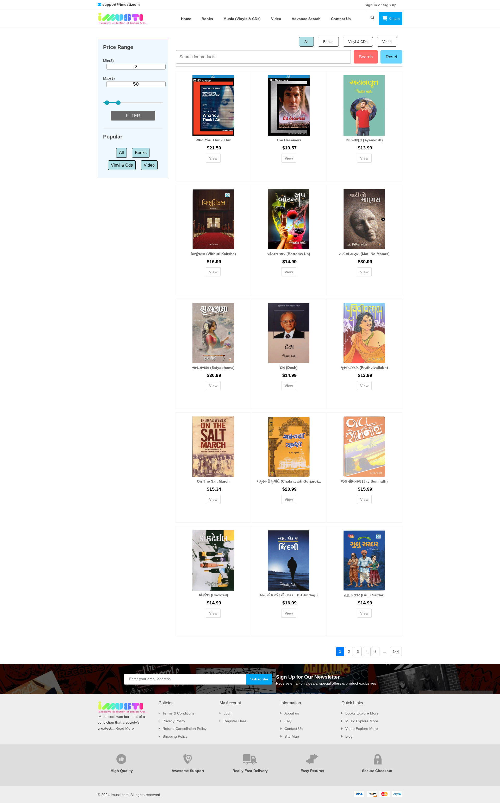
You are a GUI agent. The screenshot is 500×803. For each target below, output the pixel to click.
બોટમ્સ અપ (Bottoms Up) (288, 254)
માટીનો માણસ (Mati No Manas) (364, 254)
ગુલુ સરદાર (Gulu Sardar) (364, 595)
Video (149, 165)
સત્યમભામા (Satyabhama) (213, 367)
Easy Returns (312, 771)
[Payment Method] (359, 794)
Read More (124, 728)
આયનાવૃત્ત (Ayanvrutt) (364, 140)
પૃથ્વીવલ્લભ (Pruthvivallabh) (364, 367)
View (213, 158)
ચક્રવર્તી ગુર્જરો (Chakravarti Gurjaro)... (289, 481)
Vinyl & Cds (122, 165)
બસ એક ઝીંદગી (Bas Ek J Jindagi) (289, 595)
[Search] (372, 17)
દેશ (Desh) (289, 367)
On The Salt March (213, 481)
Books (141, 152)
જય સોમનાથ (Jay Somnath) (364, 481)
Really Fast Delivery (250, 771)
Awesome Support (188, 771)
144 (396, 651)
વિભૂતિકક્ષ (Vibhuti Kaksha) (213, 254)
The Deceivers (289, 140)
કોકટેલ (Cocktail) (213, 595)
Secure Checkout (377, 771)
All (121, 152)
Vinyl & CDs (357, 42)
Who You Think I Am (213, 140)
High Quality (122, 771)
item (394, 18)
